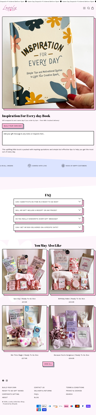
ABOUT (5, 397)
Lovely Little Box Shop (16, 402)
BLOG (36, 397)
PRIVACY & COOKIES (74, 391)
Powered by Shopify (10, 404)
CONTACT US (39, 387)
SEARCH (69, 394)
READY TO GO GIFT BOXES (13, 391)
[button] (88, 8)
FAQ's (36, 394)
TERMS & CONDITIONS (75, 387)
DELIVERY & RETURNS (43, 391)
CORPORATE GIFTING (10, 394)
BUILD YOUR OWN (9, 387)
